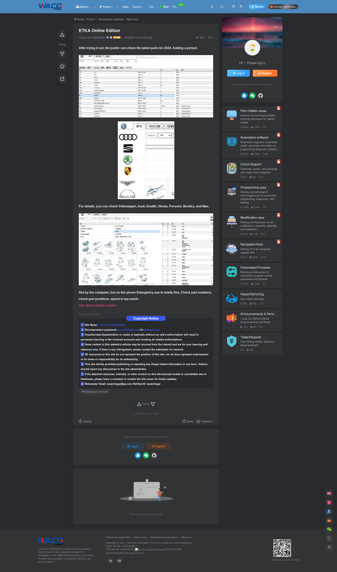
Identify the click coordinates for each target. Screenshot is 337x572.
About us (186, 537)
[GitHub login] (154, 455)
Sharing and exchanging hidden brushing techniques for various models (257, 119)
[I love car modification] (51, 541)
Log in (134, 446)
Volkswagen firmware (96, 391)
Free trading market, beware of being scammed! (257, 343)
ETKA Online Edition (99, 30)
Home (80, 19)
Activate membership (285, 6)
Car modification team (169, 542)
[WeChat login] (146, 455)
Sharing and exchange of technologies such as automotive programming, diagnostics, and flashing (258, 197)
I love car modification (92, 37)
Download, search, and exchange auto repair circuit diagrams (258, 170)
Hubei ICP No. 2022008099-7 (121, 546)
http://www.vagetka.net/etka (97, 305)
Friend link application (118, 537)
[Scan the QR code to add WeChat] (329, 529)
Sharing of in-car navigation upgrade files (255, 250)
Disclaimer (141, 537)
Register (160, 446)
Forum (91, 19)
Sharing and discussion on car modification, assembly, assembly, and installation (258, 225)
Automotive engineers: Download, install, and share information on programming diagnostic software (259, 145)
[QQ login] (138, 455)
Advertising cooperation (164, 537)
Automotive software (111, 19)
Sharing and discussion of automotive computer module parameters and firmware (256, 275)
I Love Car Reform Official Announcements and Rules (255, 320)
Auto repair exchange (252, 299)
